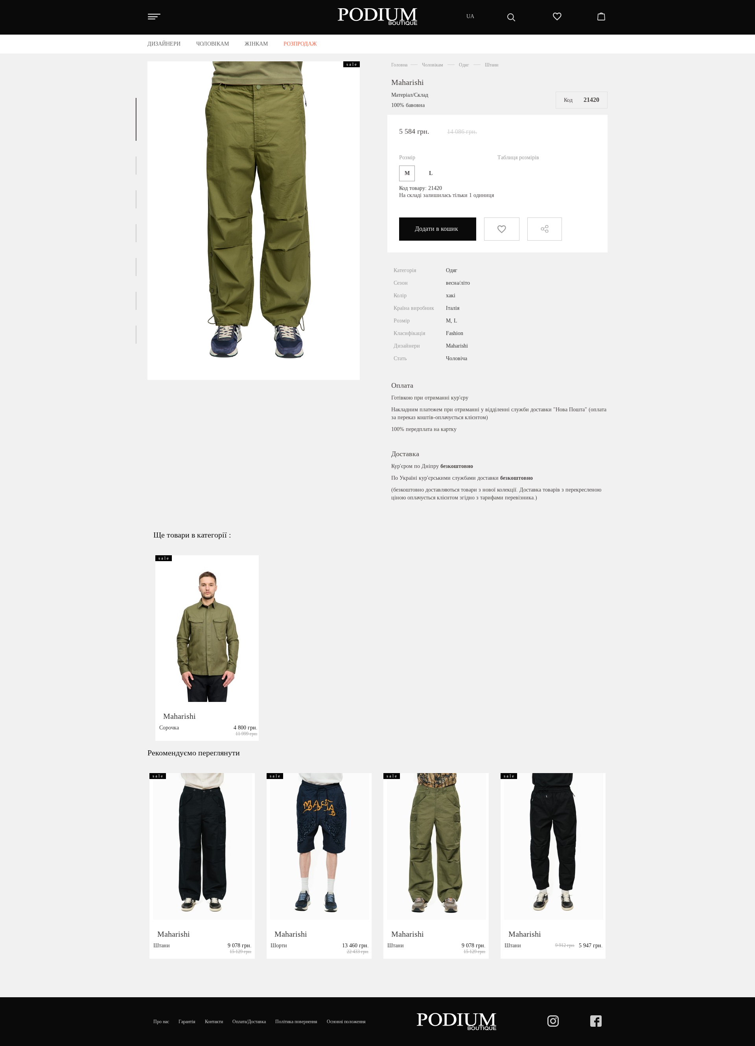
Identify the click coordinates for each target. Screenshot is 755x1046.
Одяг (464, 65)
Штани (491, 65)
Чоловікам (432, 65)
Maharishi (407, 82)
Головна (399, 65)
